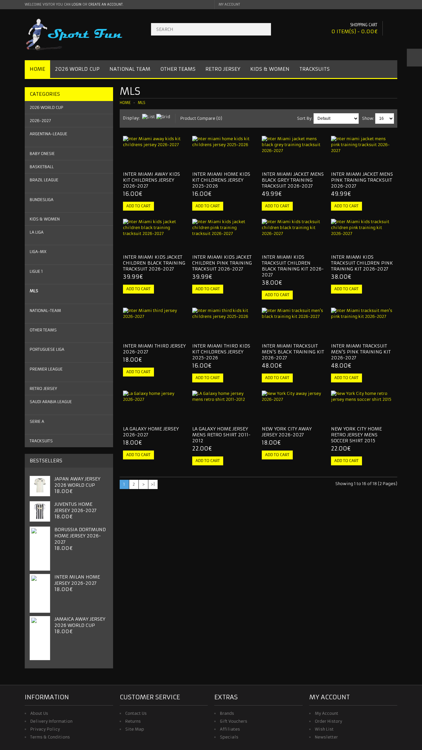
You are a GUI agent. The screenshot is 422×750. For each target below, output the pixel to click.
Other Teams (178, 69)
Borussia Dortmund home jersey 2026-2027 (80, 536)
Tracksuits (314, 69)
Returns (133, 721)
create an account (105, 4)
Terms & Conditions (50, 737)
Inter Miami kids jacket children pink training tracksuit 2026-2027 (222, 263)
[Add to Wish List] (167, 160)
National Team (129, 69)
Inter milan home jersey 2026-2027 (77, 580)
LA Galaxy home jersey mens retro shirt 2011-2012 (221, 435)
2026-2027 (40, 120)
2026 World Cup (77, 69)
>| (153, 484)
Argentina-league (48, 133)
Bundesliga (41, 199)
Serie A (37, 421)
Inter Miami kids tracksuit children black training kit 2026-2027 (293, 266)
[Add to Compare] (178, 160)
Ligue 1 (36, 271)
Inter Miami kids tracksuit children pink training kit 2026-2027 (362, 263)
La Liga (37, 232)
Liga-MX (38, 251)
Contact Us (136, 713)
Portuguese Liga (47, 349)
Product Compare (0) (201, 118)
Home (37, 69)
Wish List (324, 729)
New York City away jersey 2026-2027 (287, 432)
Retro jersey (43, 388)
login (76, 4)
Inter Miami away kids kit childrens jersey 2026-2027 (151, 180)
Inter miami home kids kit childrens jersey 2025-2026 (221, 180)
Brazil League (44, 179)
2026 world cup (46, 107)
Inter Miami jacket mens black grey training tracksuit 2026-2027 (293, 180)
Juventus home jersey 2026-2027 (75, 507)
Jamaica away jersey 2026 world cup (79, 622)
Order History (328, 721)
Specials (229, 737)
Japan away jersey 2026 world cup (77, 482)
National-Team (45, 310)
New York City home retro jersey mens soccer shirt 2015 (356, 435)
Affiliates (230, 729)
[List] (148, 117)
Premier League (46, 369)
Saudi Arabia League (51, 401)
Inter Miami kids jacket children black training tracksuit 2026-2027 (154, 263)
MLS (34, 290)
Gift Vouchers (233, 721)
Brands (227, 713)
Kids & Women (269, 69)
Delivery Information (51, 721)
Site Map (134, 729)
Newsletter (326, 737)
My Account (326, 713)
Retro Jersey (222, 69)
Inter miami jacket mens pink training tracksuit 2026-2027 (362, 180)
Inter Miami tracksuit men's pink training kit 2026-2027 (361, 352)
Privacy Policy (45, 729)
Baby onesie (42, 153)
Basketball (42, 166)
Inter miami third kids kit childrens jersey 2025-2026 (221, 352)
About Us (39, 713)
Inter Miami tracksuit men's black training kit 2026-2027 (293, 352)
